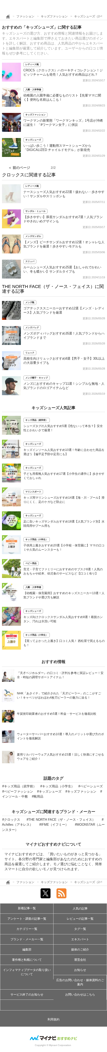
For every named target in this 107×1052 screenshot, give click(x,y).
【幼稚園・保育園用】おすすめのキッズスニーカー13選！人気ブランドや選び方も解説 (64, 595)
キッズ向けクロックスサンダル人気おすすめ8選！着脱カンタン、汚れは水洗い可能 (63, 619)
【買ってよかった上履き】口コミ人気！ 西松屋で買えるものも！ (64, 643)
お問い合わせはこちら (80, 994)
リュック (29, 352)
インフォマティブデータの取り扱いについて (27, 972)
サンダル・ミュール (35, 211)
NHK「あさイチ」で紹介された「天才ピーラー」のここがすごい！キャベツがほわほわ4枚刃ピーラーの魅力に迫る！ (59, 695)
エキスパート (80, 939)
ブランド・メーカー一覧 (26, 939)
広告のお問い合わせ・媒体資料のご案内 (80, 982)
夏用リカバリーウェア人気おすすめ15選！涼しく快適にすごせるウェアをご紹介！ (60, 757)
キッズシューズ (33, 140)
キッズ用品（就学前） (36, 420)
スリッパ (29, 261)
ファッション (25, 16)
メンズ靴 (29, 302)
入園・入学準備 (33, 89)
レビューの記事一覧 (80, 918)
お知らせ (80, 970)
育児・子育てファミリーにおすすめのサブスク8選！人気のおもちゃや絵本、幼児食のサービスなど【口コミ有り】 (63, 571)
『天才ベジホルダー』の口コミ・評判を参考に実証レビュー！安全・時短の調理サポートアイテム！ (60, 675)
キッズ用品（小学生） (36, 539)
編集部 (26, 949)
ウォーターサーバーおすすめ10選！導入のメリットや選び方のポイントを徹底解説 (60, 736)
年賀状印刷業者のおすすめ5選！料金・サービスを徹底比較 (56, 714)
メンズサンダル (33, 236)
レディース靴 (32, 64)
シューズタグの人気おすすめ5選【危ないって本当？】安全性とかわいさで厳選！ (63, 428)
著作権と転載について (27, 959)
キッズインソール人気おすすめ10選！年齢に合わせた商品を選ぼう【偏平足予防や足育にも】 (64, 452)
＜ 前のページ (19, 168)
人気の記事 (80, 908)
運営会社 (80, 959)
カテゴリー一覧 (26, 929)
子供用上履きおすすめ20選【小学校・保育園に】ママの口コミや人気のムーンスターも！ (64, 547)
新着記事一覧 (27, 908)
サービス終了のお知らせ (26, 994)
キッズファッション (54, 16)
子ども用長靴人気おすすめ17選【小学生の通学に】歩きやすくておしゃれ (64, 476)
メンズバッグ (32, 327)
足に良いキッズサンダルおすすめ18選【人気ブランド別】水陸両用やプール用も (64, 523)
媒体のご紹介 (80, 949)
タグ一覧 (80, 929)
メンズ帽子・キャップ (36, 378)
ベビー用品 (31, 563)
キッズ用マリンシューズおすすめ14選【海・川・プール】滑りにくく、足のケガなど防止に (64, 500)
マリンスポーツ (33, 491)
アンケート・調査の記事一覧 (26, 918)
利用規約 (53, 1019)
